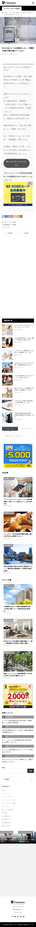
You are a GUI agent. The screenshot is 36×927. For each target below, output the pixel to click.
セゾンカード (6, 806)
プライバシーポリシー (18, 907)
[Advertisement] (18, 258)
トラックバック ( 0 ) (26, 428)
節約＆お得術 (6, 826)
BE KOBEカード (8, 224)
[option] (9, 837)
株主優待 (4, 813)
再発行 (14, 224)
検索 (3, 767)
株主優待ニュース (7, 819)
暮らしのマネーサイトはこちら (16, 163)
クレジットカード (7, 796)
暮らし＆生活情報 (7, 809)
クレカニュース (6, 793)
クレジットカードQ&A (12, 8)
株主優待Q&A (6, 816)
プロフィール (17, 912)
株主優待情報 (6, 822)
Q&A (3, 790)
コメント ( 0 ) (10, 428)
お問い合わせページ (18, 909)
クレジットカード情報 (8, 803)
